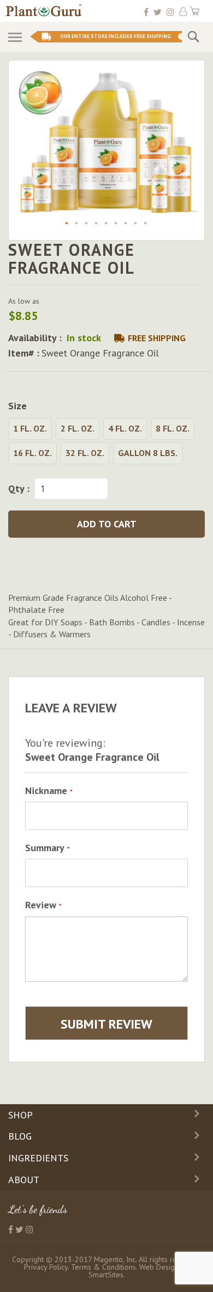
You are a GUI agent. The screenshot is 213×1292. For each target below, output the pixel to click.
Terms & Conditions (103, 1267)
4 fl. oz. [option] (125, 428)
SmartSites (105, 1274)
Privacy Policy (46, 1267)
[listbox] (106, 442)
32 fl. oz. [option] (85, 452)
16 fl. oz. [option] (32, 452)
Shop (20, 1115)
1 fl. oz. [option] (30, 428)
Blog (20, 1136)
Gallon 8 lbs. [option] (147, 452)
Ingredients (38, 1158)
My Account (183, 11)
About (23, 1179)
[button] (67, 224)
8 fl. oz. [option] (173, 428)
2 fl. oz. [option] (77, 428)
